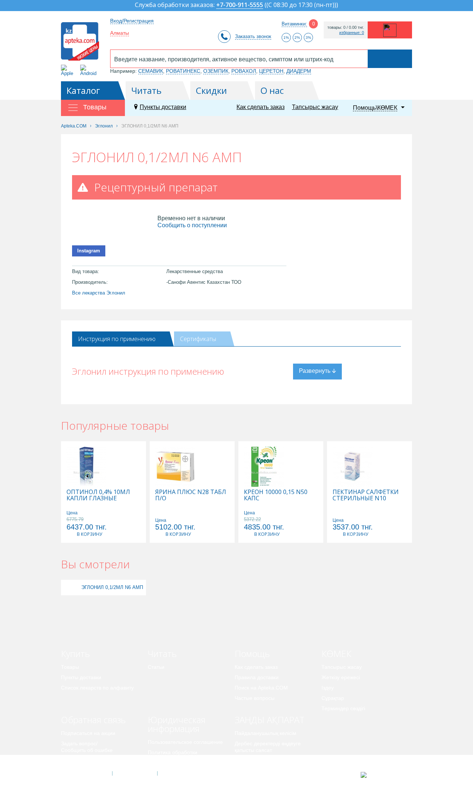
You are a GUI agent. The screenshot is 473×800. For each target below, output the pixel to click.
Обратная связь (93, 720)
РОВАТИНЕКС (183, 71)
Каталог (83, 90)
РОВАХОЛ (243, 71)
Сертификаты (198, 339)
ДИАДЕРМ (298, 71)
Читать (146, 90)
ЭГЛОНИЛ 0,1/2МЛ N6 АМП (112, 587)
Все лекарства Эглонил (98, 293)
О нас (272, 90)
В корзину (89, 534)
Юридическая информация (176, 724)
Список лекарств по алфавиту (97, 688)
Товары (70, 667)
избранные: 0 (351, 33)
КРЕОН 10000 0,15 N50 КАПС (275, 495)
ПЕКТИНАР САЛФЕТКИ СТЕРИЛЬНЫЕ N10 (366, 495)
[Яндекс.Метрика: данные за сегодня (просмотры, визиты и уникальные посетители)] (382, 775)
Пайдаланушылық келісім (265, 733)
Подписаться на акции (88, 733)
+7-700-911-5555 (239, 5)
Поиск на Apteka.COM (261, 688)
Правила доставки (257, 677)
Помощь (252, 653)
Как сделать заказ (260, 107)
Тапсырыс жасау (315, 107)
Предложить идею (83, 760)
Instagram (88, 250)
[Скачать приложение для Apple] (68, 70)
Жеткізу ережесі (340, 677)
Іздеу (327, 688)
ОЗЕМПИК (215, 71)
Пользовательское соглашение (185, 742)
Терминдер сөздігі (343, 708)
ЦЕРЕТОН (271, 71)
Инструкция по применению (117, 339)
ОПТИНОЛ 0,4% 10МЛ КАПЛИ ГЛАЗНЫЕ (98, 495)
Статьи (156, 667)
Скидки (211, 90)
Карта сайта (180, 773)
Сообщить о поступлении (192, 225)
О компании (134, 773)
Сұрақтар (332, 698)
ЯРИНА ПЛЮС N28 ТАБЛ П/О (190, 495)
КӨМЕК (336, 653)
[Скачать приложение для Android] (89, 70)
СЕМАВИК (150, 71)
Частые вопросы (255, 698)
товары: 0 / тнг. (345, 27)
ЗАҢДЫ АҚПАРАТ (269, 720)
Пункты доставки (163, 107)
